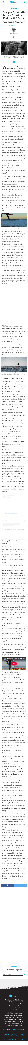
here (15, 108)
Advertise (10, 1039)
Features (14, 8)
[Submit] (24, 974)
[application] (14, 220)
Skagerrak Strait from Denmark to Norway (12, 238)
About (4, 1039)
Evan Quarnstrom (14, 33)
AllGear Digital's (16, 1029)
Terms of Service (20, 1039)
